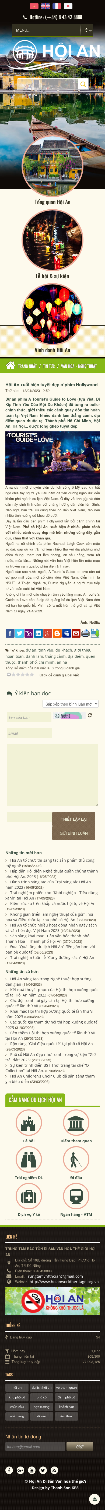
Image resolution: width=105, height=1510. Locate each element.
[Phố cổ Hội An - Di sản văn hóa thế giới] (52, 54)
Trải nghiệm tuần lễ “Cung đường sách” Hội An (52, 957)
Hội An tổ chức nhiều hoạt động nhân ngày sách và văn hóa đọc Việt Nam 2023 (51, 927)
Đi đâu (76, 1177)
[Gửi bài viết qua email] (76, 633)
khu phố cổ (17, 1397)
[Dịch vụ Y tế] (28, 1200)
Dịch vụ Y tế (29, 1214)
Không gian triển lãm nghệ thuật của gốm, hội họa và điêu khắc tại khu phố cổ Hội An (49, 917)
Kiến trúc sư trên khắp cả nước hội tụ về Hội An (53, 903)
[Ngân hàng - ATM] (76, 1200)
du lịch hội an (41, 1387)
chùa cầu (17, 1406)
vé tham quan (66, 1387)
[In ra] (85, 632)
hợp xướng (42, 1406)
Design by (55, 1487)
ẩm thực (66, 1416)
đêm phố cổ (66, 1397)
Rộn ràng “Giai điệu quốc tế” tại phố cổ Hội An (51, 1043)
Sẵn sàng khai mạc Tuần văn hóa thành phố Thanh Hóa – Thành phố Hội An (47, 938)
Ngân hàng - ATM (76, 1214)
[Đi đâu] (76, 1163)
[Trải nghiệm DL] (28, 1163)
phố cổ (42, 1397)
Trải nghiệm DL (29, 1177)
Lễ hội (28, 1140)
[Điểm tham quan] (76, 1127)
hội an (17, 1387)
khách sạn (66, 1406)
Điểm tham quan (76, 1140)
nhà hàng (17, 1416)
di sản (41, 1416)
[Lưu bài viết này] (95, 633)
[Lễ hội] (28, 1127)
